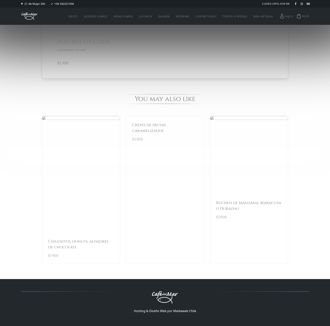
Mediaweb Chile (184, 311)
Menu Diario (123, 16)
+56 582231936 (64, 3)
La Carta (145, 16)
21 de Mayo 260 (34, 3)
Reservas (182, 16)
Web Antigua (263, 16)
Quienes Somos (96, 16)
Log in (289, 16)
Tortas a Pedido (234, 16)
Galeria (164, 16)
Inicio (73, 16)
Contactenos (206, 16)
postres (80, 50)
